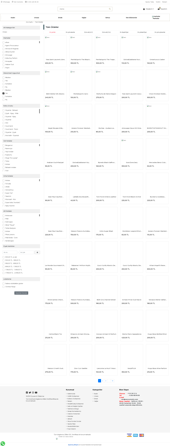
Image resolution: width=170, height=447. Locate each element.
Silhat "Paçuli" (10, 225)
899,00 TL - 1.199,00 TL (13, 266)
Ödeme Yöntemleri (73, 414)
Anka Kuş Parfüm (11, 58)
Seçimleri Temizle (21, 293)
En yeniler (53, 32)
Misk (6, 219)
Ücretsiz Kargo (10, 287)
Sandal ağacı (9, 241)
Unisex (4, 32)
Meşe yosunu (10, 234)
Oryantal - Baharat (11, 110)
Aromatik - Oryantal (12, 135)
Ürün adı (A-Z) (88, 32)
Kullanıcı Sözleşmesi (73, 398)
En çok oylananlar (160, 32)
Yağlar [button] (84, 18)
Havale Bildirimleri (73, 426)
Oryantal (8, 120)
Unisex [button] (36, 18)
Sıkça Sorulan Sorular (74, 421)
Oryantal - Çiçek (10, 132)
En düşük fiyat (124, 32)
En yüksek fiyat (142, 32)
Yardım (158, 2)
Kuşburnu (8, 155)
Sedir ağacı (9, 222)
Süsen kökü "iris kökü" (12, 202)
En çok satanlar (70, 32)
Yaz (6, 81)
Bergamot (8, 145)
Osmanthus (9, 190)
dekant (69, 419)
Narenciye (8, 148)
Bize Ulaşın (124, 390)
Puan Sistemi (71, 429)
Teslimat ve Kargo (73, 409)
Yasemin (8, 196)
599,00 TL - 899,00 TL (12, 263)
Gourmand (9, 126)
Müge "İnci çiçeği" (11, 158)
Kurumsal (70, 390)
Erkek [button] (60, 18)
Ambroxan (8, 215)
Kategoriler (97, 390)
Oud (6, 170)
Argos (7, 68)
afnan (7, 42)
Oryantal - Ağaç (10, 116)
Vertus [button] (107, 18)
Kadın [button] (13, 18)
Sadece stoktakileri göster (14, 283)
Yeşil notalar (9, 152)
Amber (7, 164)
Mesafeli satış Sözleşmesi (75, 403)
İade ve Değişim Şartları (75, 406)
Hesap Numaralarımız (74, 411)
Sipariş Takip (149, 2)
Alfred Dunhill (9, 52)
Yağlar (96, 401)
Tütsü (7, 161)
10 (112, 381)
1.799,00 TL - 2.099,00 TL (14, 273)
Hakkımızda (71, 393)
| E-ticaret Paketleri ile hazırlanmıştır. (85, 445)
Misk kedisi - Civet (11, 238)
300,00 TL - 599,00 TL (12, 260)
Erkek (96, 398)
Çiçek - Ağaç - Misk (11, 113)
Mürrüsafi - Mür (10, 199)
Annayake (8, 61)
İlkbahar (8, 77)
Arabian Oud (9, 64)
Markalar (70, 416)
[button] (148, 9)
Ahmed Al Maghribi (11, 49)
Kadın (96, 393)
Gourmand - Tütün (11, 129)
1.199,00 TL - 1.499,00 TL (13, 270)
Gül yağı (8, 183)
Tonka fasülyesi (10, 228)
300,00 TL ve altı (11, 257)
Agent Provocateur (12, 45)
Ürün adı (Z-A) (106, 32)
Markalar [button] (156, 18)
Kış (6, 87)
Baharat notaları (10, 167)
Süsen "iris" (9, 193)
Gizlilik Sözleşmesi (73, 396)
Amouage (8, 55)
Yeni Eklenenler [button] (131, 18)
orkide (7, 187)
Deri (6, 123)
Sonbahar (8, 84)
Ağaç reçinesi (9, 206)
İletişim (164, 2)
